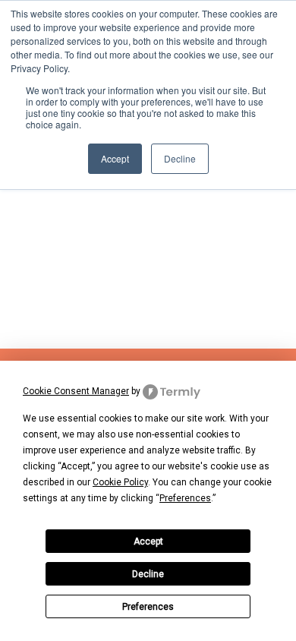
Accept (148, 541)
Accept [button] (115, 158)
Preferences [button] (185, 498)
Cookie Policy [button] (120, 482)
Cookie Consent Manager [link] (76, 391)
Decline (148, 574)
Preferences (148, 607)
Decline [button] (180, 158)
